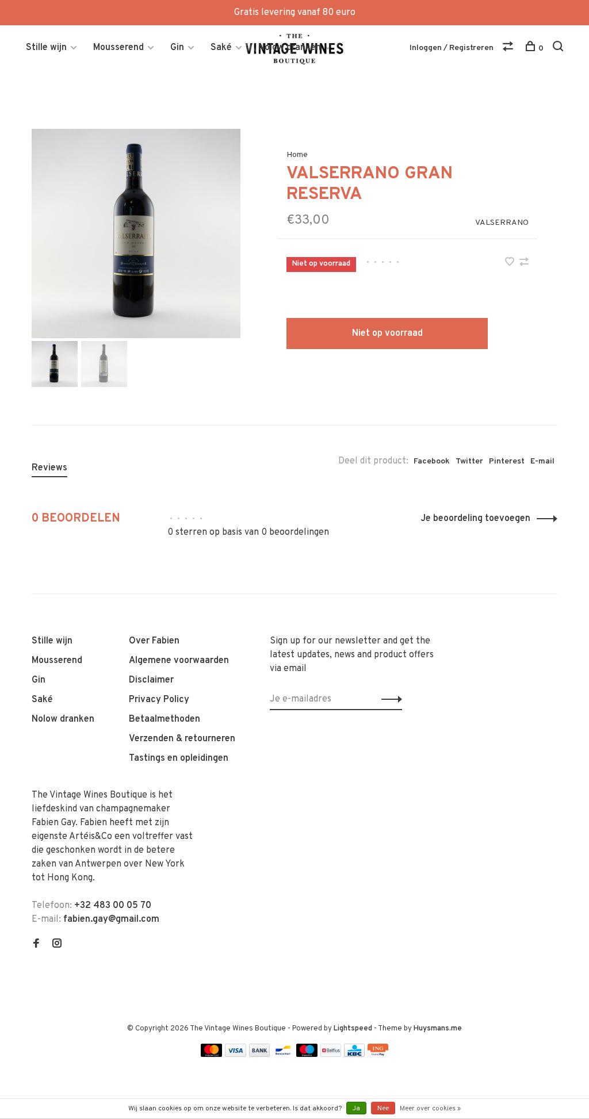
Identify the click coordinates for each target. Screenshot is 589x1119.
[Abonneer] (388, 699)
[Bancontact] (283, 1054)
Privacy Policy (159, 700)
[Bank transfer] (259, 1054)
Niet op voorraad (387, 333)
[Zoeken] (559, 48)
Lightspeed (353, 1028)
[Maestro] (307, 1054)
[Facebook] (36, 945)
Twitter (469, 461)
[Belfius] (330, 1054)
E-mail (542, 461)
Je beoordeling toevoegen (475, 518)
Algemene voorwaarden (179, 660)
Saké (221, 47)
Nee (383, 1108)
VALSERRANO (502, 223)
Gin (177, 47)
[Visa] (235, 1054)
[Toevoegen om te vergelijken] (524, 263)
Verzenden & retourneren (182, 739)
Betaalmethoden (164, 719)
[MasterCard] (211, 1054)
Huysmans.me (438, 1028)
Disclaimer (151, 680)
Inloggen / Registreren (452, 48)
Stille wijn (46, 47)
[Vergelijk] (509, 48)
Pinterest (507, 461)
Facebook (432, 461)
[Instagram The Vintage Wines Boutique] (57, 945)
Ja (356, 1108)
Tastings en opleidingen (178, 758)
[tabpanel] (136, 233)
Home (297, 155)
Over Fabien (154, 641)
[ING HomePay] (378, 1054)
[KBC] (354, 1054)
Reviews (49, 468)
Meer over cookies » (430, 1108)
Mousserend (118, 47)
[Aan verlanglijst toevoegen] (511, 263)
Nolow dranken (289, 47)
